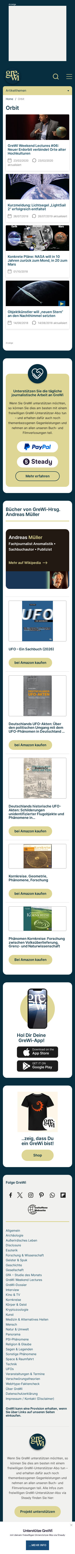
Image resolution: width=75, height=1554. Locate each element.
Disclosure (13, 1245)
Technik (11, 1364)
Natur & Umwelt (17, 1329)
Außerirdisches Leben (21, 1240)
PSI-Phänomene (17, 1339)
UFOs (10, 1369)
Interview (12, 1290)
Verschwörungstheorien (23, 1379)
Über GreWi (14, 1389)
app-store (37, 1052)
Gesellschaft (15, 1270)
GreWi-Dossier (16, 1285)
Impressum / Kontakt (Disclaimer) (30, 1399)
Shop (37, 1155)
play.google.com (37, 1066)
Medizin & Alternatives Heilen (27, 1319)
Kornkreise (13, 1300)
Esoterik (12, 1250)
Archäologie (14, 1235)
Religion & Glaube (18, 1344)
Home (9, 98)
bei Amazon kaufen (30, 663)
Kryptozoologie (17, 1309)
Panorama (13, 1334)
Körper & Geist (16, 1304)
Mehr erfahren (38, 476)
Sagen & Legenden (19, 1349)
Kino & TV (13, 1295)
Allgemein (13, 1230)
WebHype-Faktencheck (23, 1384)
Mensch (11, 1324)
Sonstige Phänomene (21, 1354)
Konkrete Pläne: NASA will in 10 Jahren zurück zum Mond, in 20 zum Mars (37, 260)
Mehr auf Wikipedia (25, 563)
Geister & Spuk (16, 1260)
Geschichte (14, 1265)
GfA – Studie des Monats (24, 1275)
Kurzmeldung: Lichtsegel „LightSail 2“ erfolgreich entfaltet (37, 207)
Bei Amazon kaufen (30, 960)
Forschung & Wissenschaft (25, 1255)
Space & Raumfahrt (20, 1359)
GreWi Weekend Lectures (24, 1280)
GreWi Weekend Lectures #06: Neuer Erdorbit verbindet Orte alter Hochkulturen (37, 149)
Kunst (10, 1314)
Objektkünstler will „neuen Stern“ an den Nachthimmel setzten (35, 314)
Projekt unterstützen (37, 1512)
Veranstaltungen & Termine (25, 1374)
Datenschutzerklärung (22, 1394)
